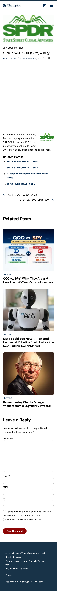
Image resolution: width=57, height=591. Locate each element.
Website (7, 498)
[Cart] (44, 5)
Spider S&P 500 (28, 58)
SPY (39, 58)
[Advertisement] (28, 97)
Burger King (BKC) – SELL (21, 183)
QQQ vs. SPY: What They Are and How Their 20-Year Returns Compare (28, 280)
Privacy (9, 575)
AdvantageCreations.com (30, 581)
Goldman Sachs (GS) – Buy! (22, 195)
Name (6, 476)
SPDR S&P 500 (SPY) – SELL (22, 167)
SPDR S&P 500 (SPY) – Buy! (26, 53)
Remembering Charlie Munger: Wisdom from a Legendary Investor (27, 404)
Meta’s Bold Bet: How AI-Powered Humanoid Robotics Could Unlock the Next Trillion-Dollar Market (28, 342)
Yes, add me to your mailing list (25, 519)
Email (6, 487)
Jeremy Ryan (10, 58)
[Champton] (12, 6)
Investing (7, 274)
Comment (8, 438)
